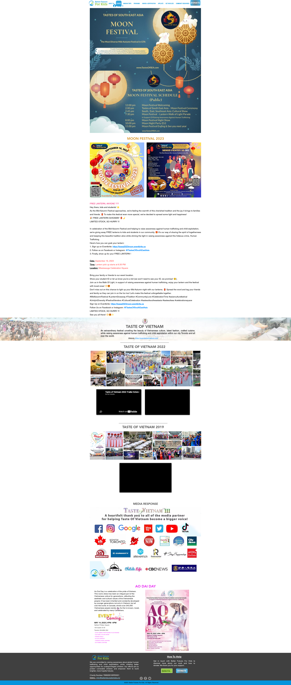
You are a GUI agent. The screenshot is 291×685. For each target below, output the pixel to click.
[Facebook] (145, 678)
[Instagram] (141, 678)
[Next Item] (196, 368)
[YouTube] (149, 678)
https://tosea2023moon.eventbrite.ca (129, 246)
